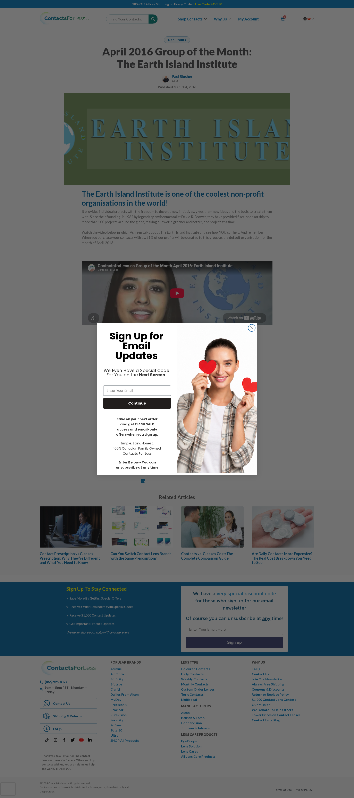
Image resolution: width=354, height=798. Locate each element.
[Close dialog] (251, 327)
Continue (137, 403)
